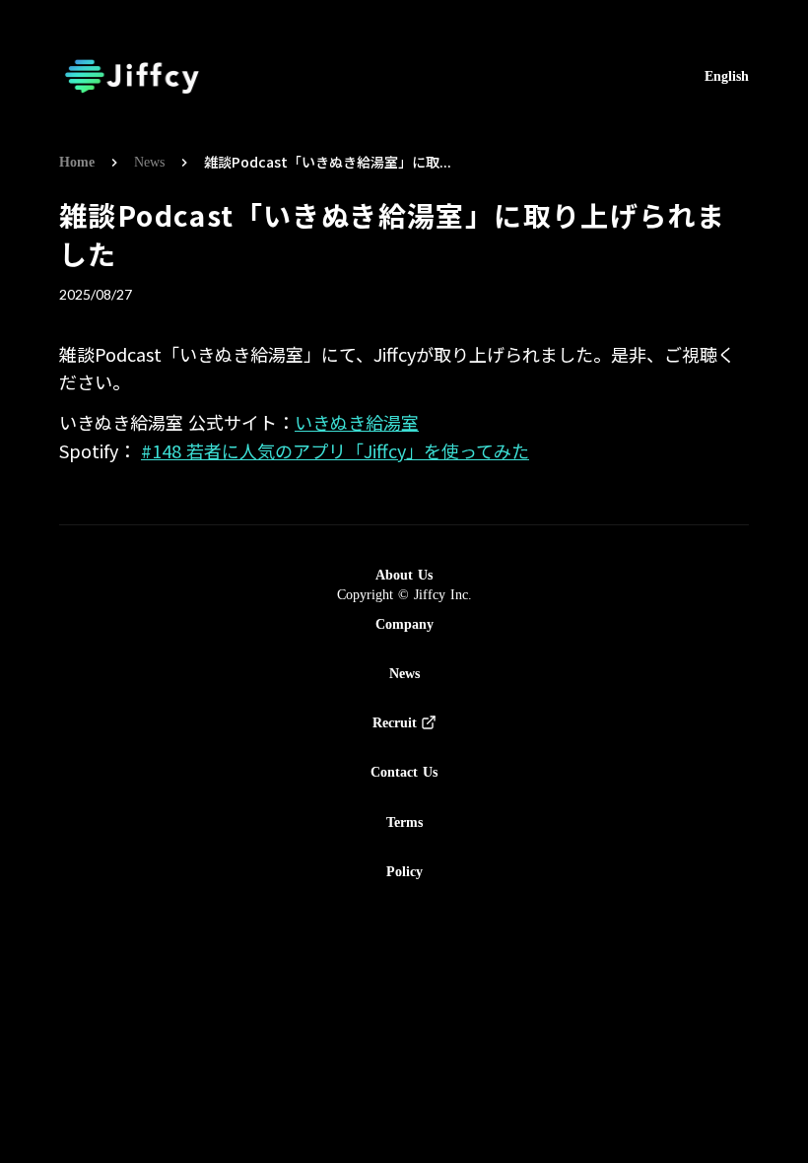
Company (404, 624)
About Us (404, 574)
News (149, 162)
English (727, 76)
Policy (404, 871)
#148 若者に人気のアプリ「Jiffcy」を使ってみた (335, 450)
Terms (404, 822)
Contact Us (404, 772)
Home (77, 162)
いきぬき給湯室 (357, 422)
